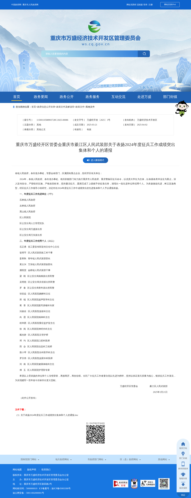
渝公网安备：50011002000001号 (28, 493)
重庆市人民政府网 (30, 5)
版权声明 (32, 469)
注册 (151, 5)
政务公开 (67, 97)
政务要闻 (41, 97)
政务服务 (93, 97)
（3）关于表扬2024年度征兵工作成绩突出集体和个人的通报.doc (46, 415)
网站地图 (17, 469)
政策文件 (80, 107)
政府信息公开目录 (46, 107)
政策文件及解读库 (65, 107)
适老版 (140, 5)
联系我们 (46, 469)
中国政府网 (16, 5)
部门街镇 (170, 97)
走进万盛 (144, 97)
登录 (145, 5)
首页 (16, 97)
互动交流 (118, 97)
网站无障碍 (131, 5)
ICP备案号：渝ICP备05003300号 (55, 488)
